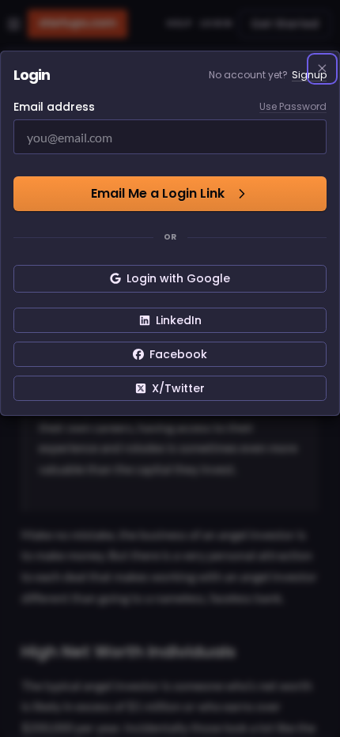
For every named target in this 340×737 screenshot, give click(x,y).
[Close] (322, 68)
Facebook (178, 354)
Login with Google (178, 278)
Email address (54, 107)
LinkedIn (179, 320)
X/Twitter (178, 388)
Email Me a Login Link (158, 193)
